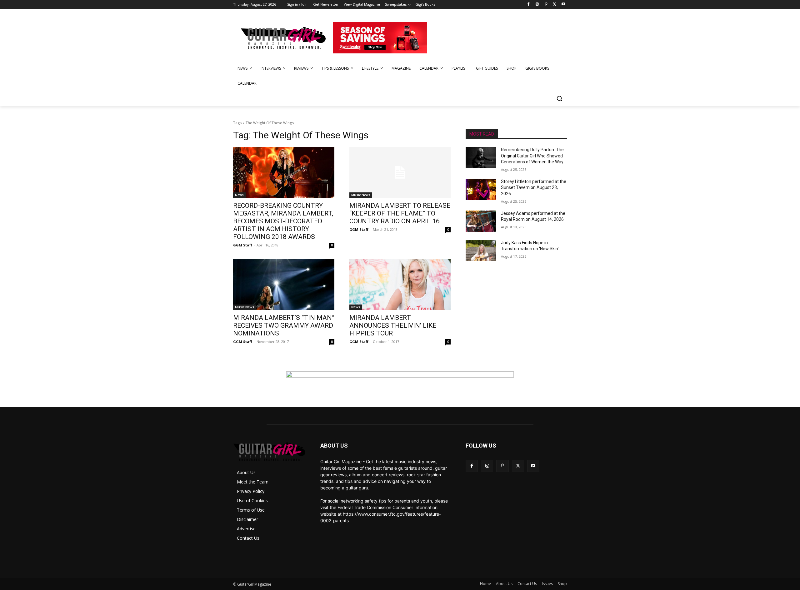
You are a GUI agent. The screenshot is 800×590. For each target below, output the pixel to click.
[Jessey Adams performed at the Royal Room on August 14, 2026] (481, 221)
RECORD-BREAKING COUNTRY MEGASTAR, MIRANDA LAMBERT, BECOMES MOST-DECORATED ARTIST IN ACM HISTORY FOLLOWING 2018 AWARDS (283, 221)
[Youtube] (563, 4)
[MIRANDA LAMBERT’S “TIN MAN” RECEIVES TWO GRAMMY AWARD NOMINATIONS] (283, 284)
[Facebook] (528, 4)
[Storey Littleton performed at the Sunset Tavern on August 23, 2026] (481, 189)
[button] (559, 98)
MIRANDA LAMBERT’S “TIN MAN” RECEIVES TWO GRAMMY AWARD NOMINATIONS (283, 325)
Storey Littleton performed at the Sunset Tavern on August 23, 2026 (533, 187)
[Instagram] (537, 4)
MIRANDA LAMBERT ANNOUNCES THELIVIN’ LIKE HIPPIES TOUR (392, 325)
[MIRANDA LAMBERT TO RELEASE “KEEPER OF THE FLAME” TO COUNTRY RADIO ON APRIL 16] (400, 172)
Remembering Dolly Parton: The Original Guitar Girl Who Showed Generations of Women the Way (532, 155)
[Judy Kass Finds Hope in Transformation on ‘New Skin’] (481, 250)
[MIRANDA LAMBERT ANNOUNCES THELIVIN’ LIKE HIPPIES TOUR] (400, 284)
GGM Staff (242, 245)
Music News (360, 195)
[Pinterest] (546, 4)
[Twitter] (554, 4)
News (239, 195)
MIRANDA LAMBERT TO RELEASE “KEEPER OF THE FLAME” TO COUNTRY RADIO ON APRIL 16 (399, 213)
